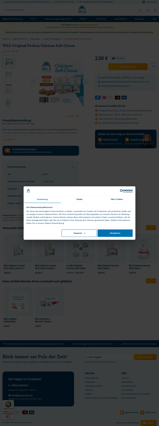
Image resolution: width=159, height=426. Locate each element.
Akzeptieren (115, 233)
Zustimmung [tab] (42, 199)
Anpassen (77, 233)
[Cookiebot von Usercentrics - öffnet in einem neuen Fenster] (122, 191)
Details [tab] (80, 199)
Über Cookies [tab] (117, 199)
